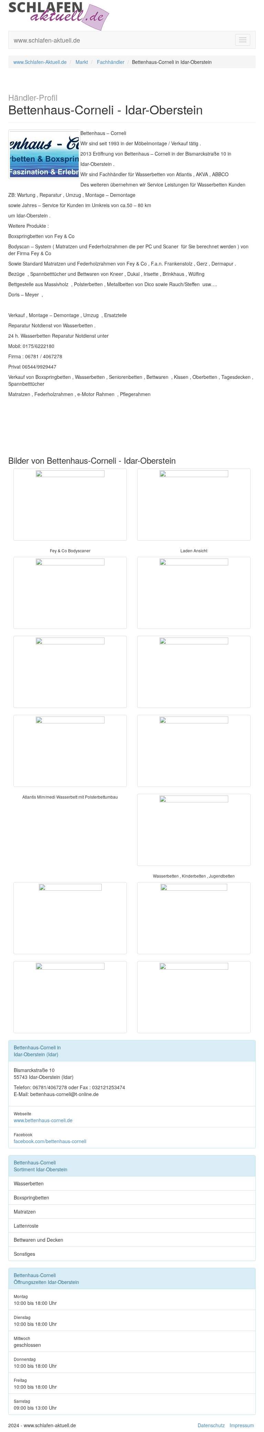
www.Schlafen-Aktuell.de (40, 61)
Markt (82, 61)
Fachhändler (110, 61)
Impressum (242, 1425)
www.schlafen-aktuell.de (47, 39)
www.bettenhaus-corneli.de (43, 1120)
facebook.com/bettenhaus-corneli (50, 1141)
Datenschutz (211, 1425)
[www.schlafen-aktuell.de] (58, 14)
